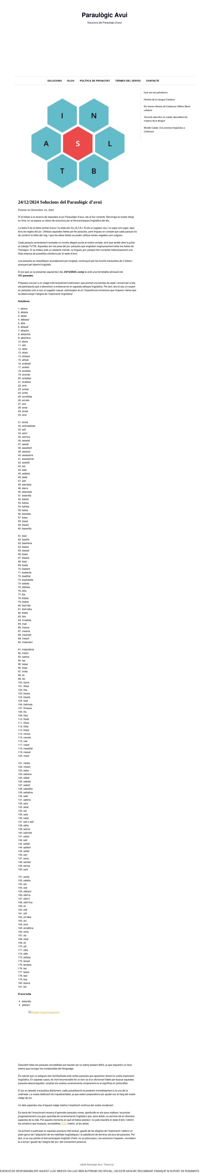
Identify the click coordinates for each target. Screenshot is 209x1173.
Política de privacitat (95, 80)
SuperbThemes (121, 1164)
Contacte (152, 80)
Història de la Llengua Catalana (159, 99)
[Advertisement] (104, 53)
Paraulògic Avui (104, 14)
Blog (70, 80)
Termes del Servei (128, 80)
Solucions (54, 80)
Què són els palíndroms (156, 92)
